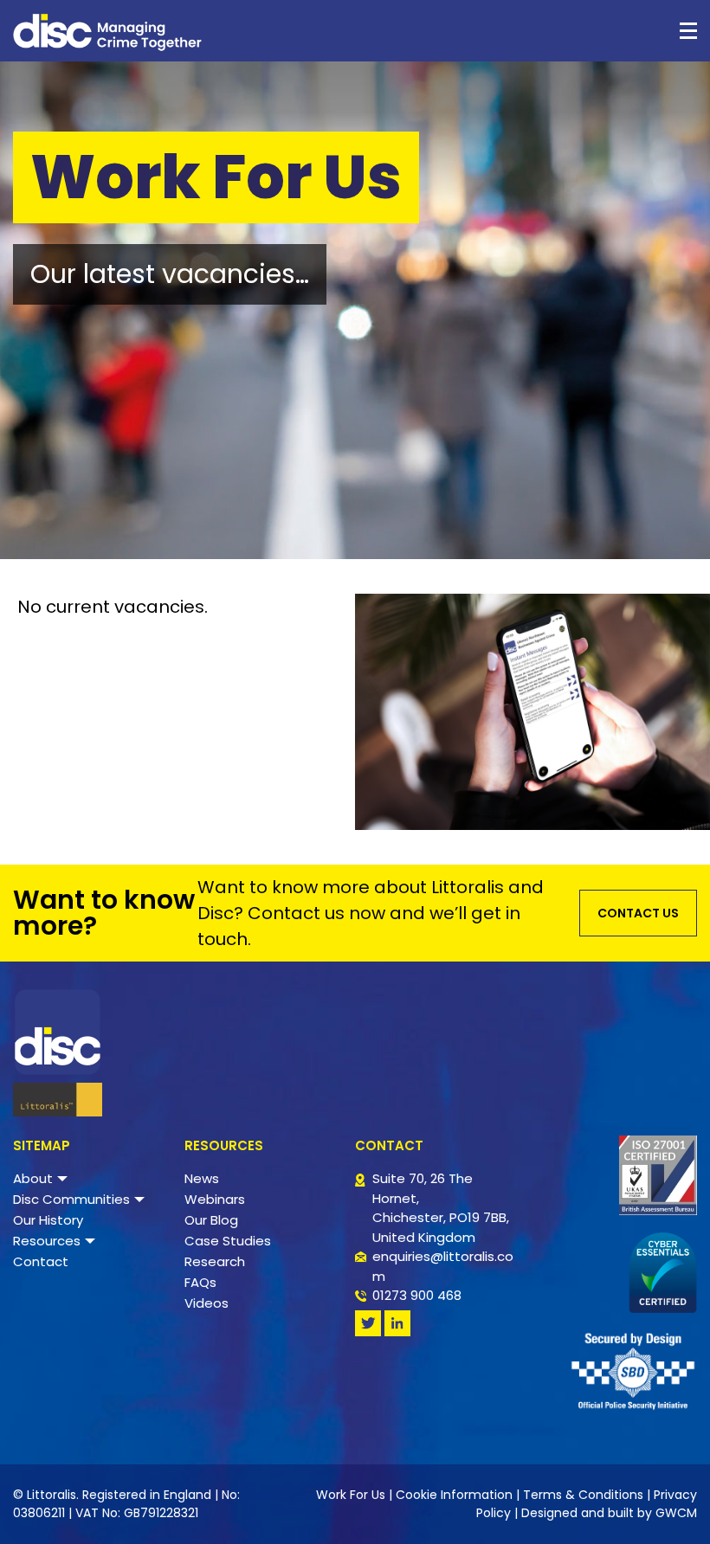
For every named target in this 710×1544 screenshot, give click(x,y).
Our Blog (211, 1220)
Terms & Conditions (583, 1494)
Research (214, 1261)
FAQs (200, 1282)
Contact (40, 1261)
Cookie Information (454, 1494)
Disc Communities (71, 1199)
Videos (206, 1303)
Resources (47, 1241)
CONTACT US (638, 913)
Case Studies (227, 1241)
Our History (48, 1220)
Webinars (214, 1199)
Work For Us (350, 1494)
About (33, 1178)
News (201, 1178)
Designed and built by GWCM (609, 1512)
